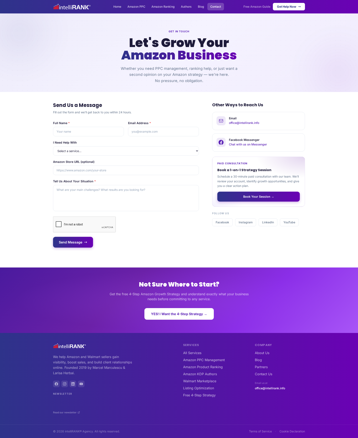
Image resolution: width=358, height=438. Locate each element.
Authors (186, 6)
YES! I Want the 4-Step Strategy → (179, 314)
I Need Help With (65, 142)
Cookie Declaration (292, 431)
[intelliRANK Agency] (69, 346)
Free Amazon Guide (256, 6)
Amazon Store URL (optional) (73, 161)
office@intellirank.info (270, 388)
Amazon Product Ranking (203, 367)
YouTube (289, 222)
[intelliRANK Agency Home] (72, 6)
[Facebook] (56, 384)
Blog (201, 6)
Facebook (222, 222)
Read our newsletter (65, 412)
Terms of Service (260, 431)
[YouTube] (81, 384)
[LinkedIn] (73, 384)
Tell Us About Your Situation (74, 181)
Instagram (246, 222)
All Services (192, 353)
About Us (262, 353)
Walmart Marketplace (199, 381)
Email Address (139, 123)
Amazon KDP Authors (200, 374)
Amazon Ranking (163, 6)
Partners (261, 367)
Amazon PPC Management (204, 360)
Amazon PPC (136, 6)
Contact (215, 6)
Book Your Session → (258, 196)
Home (117, 6)
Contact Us (263, 374)
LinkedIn (268, 222)
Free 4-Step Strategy (199, 395)
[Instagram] (64, 384)
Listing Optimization (198, 388)
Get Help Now (286, 6)
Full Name (61, 123)
